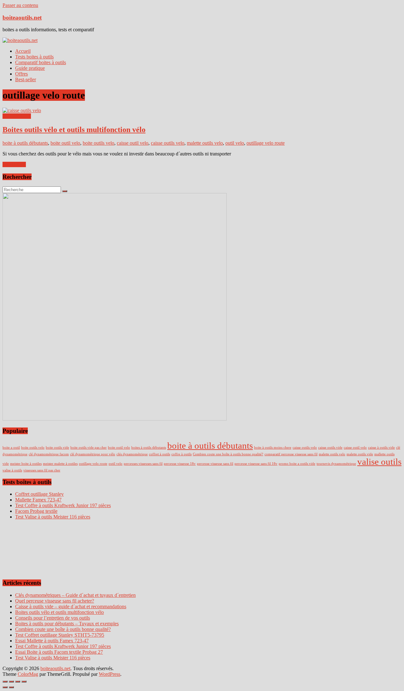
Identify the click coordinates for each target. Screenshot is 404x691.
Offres (21, 73)
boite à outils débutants (25, 143)
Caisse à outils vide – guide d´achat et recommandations (70, 606)
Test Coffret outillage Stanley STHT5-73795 (59, 635)
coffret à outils (159, 454)
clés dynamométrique (132, 454)
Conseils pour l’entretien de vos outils (52, 618)
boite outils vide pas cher (88, 447)
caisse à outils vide (381, 447)
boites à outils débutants (148, 447)
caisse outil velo (132, 143)
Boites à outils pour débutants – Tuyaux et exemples (67, 623)
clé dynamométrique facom (49, 454)
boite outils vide (57, 447)
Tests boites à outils (34, 56)
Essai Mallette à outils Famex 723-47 (52, 640)
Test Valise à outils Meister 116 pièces (52, 657)
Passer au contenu (20, 5)
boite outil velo (65, 143)
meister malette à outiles (60, 463)
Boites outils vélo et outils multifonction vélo (74, 129)
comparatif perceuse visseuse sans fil (291, 454)
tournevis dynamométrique (336, 463)
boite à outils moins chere (272, 447)
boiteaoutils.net (22, 17)
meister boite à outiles (26, 463)
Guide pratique (30, 68)
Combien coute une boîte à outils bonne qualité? (228, 454)
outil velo (234, 143)
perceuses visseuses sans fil (143, 463)
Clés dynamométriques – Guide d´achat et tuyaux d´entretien (75, 595)
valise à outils (12, 470)
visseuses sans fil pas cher (41, 470)
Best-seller (25, 79)
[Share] (11, 681)
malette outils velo (205, 143)
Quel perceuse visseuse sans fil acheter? (54, 600)
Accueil (23, 51)
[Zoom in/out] (24, 681)
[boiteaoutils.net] (20, 40)
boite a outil (11, 447)
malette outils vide (360, 454)
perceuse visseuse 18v (180, 463)
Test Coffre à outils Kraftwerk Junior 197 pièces (63, 646)
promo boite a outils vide (297, 463)
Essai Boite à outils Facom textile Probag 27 (59, 652)
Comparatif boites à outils (40, 62)
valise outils (379, 462)
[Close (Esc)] (5, 681)
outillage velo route (266, 143)
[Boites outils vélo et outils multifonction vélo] (22, 110)
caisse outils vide (330, 447)
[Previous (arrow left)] (5, 687)
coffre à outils (181, 454)
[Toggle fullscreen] (17, 681)
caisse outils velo (167, 143)
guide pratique (17, 116)
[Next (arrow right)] (11, 687)
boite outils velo (98, 143)
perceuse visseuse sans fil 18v (256, 463)
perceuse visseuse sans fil (215, 463)
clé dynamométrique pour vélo (92, 454)
